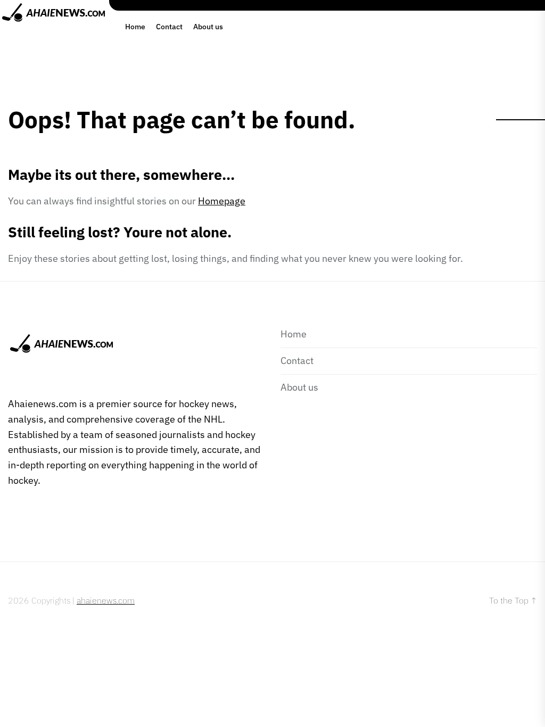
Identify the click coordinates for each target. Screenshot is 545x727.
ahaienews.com (106, 600)
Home (135, 26)
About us (208, 26)
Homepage (221, 201)
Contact (169, 26)
